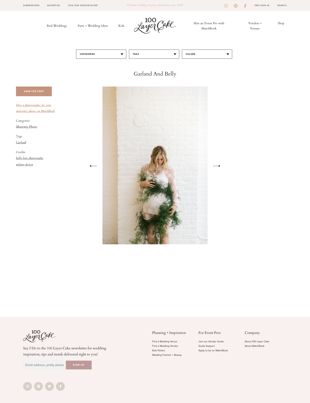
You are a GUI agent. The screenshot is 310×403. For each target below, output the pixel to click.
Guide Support (206, 346)
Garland (21, 142)
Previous (91, 165)
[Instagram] (226, 5)
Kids (121, 25)
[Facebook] (245, 5)
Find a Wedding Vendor (165, 346)
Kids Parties (158, 350)
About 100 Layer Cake (257, 341)
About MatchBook (254, 346)
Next (218, 165)
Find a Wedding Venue (164, 341)
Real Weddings (57, 25)
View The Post (34, 91)
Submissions (31, 5)
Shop (281, 23)
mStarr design (24, 164)
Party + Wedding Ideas (93, 25)
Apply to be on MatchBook (213, 350)
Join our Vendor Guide (211, 341)
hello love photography (29, 158)
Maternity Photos (26, 126)
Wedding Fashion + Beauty (167, 355)
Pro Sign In (262, 5)
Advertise (53, 5)
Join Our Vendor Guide (83, 5)
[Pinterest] (236, 5)
